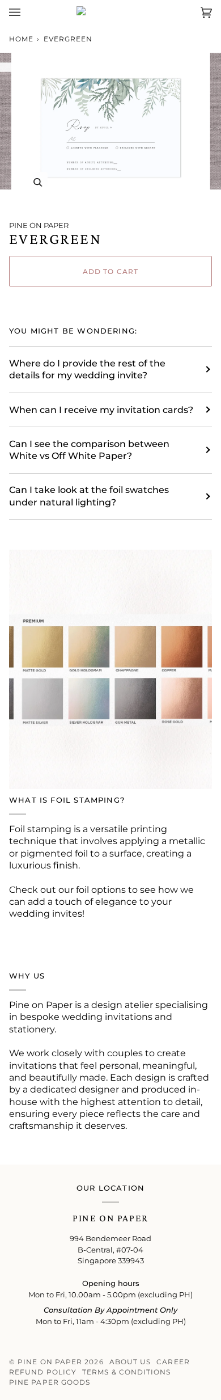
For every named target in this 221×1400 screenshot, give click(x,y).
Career (172, 1361)
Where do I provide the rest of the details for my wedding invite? (87, 369)
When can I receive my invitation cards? (101, 409)
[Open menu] (26, 12)
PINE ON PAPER (39, 225)
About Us (130, 1361)
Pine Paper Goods (49, 1382)
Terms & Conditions (126, 1372)
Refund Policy (42, 1372)
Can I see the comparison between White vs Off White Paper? (89, 449)
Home (21, 39)
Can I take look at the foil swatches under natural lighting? (89, 495)
